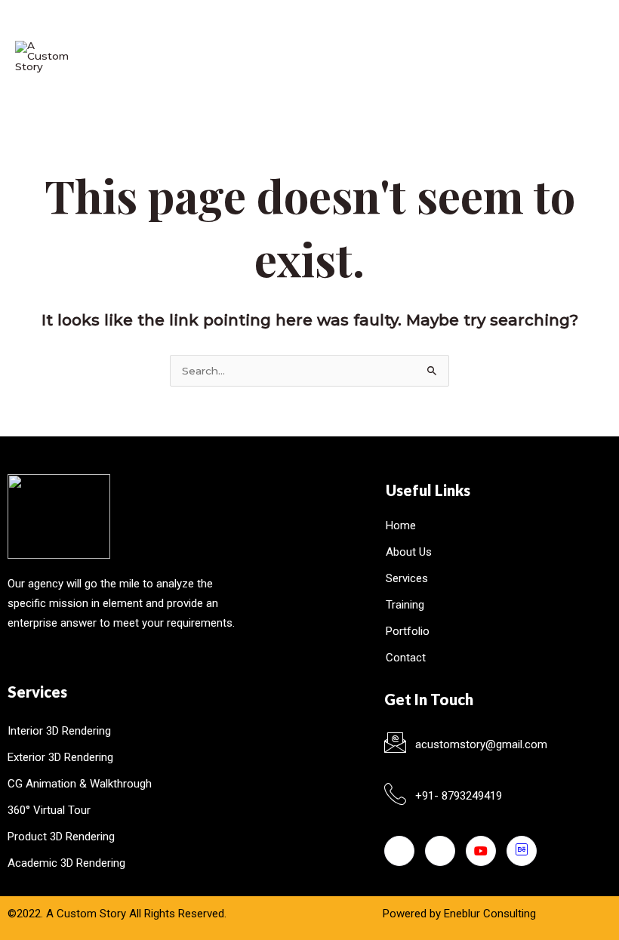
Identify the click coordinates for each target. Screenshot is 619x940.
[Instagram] (440, 851)
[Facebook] (399, 851)
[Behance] (522, 851)
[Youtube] (481, 851)
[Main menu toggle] (586, 57)
